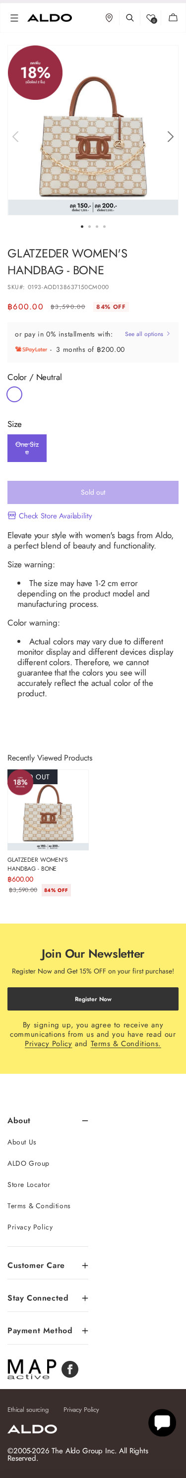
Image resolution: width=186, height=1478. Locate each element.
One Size (26, 450)
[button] (14, 17)
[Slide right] (170, 136)
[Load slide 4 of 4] (104, 226)
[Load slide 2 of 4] (89, 226)
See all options (145, 334)
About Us (22, 1142)
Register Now (93, 999)
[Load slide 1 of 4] (82, 226)
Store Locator (29, 1184)
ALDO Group (28, 1163)
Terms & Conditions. (126, 1043)
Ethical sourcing (28, 1409)
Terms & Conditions (39, 1206)
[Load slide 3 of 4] (97, 226)
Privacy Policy (48, 1043)
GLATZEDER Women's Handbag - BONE (37, 864)
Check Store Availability (55, 515)
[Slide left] (15, 136)
